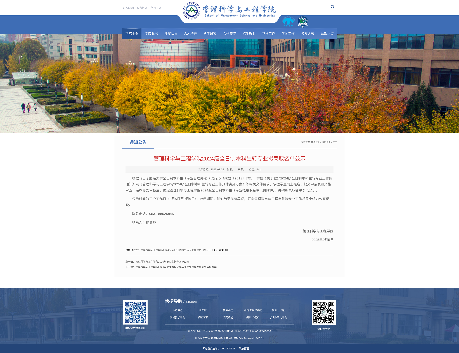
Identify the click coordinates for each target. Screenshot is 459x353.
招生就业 (249, 33)
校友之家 (307, 33)
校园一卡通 (278, 310)
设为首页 (142, 7)
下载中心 (177, 310)
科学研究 (210, 33)
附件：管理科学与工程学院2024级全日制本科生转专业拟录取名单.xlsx (172, 250)
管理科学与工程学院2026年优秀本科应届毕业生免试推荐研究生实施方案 (171, 267)
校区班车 (203, 317)
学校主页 (156, 7)
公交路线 (228, 317)
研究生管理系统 (253, 310)
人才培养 (190, 33)
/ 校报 (256, 317)
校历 (248, 317)
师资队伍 (170, 33)
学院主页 (131, 33)
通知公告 (326, 142)
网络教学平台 (177, 317)
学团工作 (288, 33)
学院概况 (151, 33)
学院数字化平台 (278, 317)
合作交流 (229, 33)
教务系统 (228, 310)
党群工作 (268, 33)
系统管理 (242, 348)
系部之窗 (327, 33)
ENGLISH (128, 7)
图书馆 (203, 310)
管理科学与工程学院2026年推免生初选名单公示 (157, 261)
